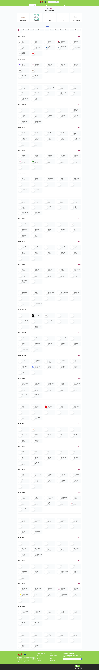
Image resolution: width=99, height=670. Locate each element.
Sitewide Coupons (53, 657)
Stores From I (21, 218)
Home (40, 5)
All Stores (51, 658)
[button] (81, 18)
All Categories (52, 660)
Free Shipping (67, 5)
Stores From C (21, 82)
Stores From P (22, 378)
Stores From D (22, 104)
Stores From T (21, 469)
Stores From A (21, 36)
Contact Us (39, 660)
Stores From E (21, 127)
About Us (39, 655)
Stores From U (22, 492)
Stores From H (22, 196)
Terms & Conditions (40, 657)
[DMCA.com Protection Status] (77, 666)
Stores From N (22, 332)
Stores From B (22, 59)
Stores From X (22, 560)
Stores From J (21, 241)
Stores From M (22, 309)
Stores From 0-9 (22, 629)
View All (79, 36)
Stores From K (22, 264)
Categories (32, 5)
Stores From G (22, 173)
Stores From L (21, 287)
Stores (48, 5)
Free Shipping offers (53, 655)
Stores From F (21, 150)
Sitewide (57, 5)
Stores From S (21, 446)
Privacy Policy (39, 658)
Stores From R (22, 423)
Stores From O (22, 355)
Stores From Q (22, 401)
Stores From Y (21, 583)
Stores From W (22, 537)
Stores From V (21, 515)
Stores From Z (21, 606)
